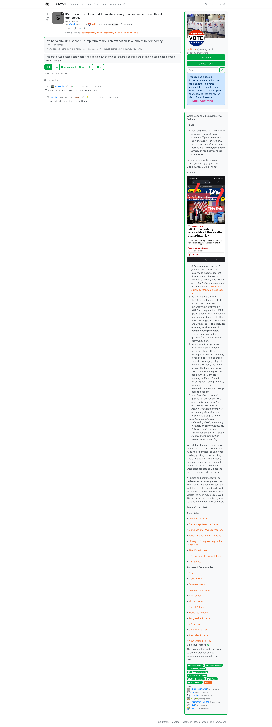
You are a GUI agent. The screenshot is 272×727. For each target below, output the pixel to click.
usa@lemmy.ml (110, 32)
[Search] (206, 4)
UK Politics (194, 624)
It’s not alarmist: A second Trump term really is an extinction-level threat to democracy (105, 41)
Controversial (68, 67)
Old (89, 67)
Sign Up (222, 4)
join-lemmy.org (218, 721)
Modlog (208, 682)
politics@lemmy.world (92, 32)
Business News (197, 584)
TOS (220, 296)
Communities (76, 4)
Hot (48, 67)
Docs (197, 721)
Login (212, 4)
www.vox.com (71, 21)
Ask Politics (195, 595)
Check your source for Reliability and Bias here (207, 290)
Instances (187, 721)
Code (205, 721)
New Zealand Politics (200, 641)
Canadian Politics (198, 629)
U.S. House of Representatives (205, 556)
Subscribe (206, 57)
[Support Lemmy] (124, 4)
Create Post (92, 4)
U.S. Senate (195, 561)
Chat (99, 67)
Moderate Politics (198, 612)
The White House (198, 550)
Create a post (206, 63)
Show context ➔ (53, 80)
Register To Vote (198, 518)
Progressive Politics (199, 618)
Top (56, 67)
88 (69, 28)
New (81, 67)
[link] (75, 28)
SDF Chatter (58, 4)
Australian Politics (198, 635)
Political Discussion (199, 590)
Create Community (111, 4)
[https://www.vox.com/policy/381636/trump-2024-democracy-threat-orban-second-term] (58, 18)
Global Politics (196, 607)
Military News (196, 601)
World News (195, 578)
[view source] (84, 28)
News (192, 573)
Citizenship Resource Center (204, 524)
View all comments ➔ (55, 73)
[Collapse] (47, 86)
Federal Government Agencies (205, 535)
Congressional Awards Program (206, 530)
